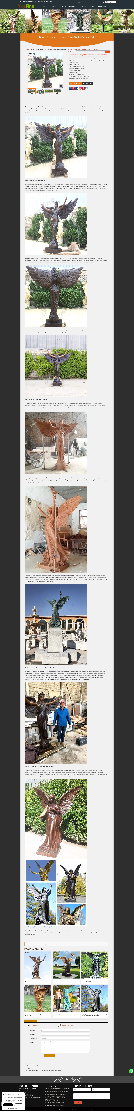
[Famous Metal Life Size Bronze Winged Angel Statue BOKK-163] (94, 965)
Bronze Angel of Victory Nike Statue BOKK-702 (66, 1014)
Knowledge (102, 6)
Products (52, 6)
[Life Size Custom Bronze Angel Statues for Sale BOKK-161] (37, 998)
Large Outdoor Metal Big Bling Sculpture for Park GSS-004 (40, 1065)
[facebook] (70, 88)
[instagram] (73, 1079)
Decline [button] (19, 1105)
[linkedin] (76, 88)
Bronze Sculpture (40, 49)
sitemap (83, 1109)
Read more (13, 1102)
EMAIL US (88, 83)
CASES (62, 6)
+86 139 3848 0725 (26, 1094)
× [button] (23, 1093)
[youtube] (73, 88)
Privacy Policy (88, 1109)
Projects (82, 6)
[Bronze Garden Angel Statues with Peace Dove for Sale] (66, 965)
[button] (13, 1108)
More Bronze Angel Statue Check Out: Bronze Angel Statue (39, 926)
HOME (44, 6)
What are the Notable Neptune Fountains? (55, 1102)
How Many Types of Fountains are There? (55, 1104)
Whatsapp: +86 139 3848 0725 (43, 1)
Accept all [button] (8, 1105)
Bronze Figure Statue (50, 49)
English (110, 2)
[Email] (86, 88)
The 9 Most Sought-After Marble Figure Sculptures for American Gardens (43, 1070)
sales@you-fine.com (67, 1025)
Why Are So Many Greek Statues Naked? (55, 1105)
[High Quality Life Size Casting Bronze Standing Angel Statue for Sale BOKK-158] (94, 998)
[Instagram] (80, 88)
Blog (92, 6)
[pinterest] (79, 1079)
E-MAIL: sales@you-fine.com (26, 1)
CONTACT (112, 6)
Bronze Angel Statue (62, 49)
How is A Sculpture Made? (51, 1100)
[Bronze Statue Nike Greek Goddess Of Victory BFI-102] (37, 965)
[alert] (13, 1101)
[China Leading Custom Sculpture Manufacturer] (26, 6)
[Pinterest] (83, 88)
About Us (71, 6)
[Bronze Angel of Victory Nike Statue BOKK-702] (66, 998)
